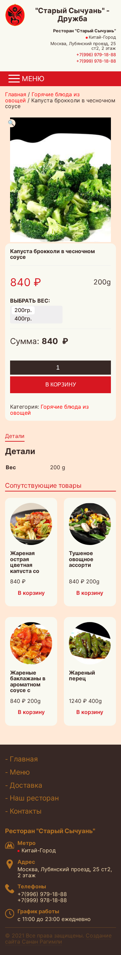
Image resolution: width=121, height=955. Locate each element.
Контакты (26, 811)
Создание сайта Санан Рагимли (58, 938)
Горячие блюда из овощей (42, 97)
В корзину (60, 384)
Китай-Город (39, 850)
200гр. (23, 310)
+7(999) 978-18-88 (96, 61)
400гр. (23, 318)
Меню (20, 772)
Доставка (26, 785)
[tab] (15, 437)
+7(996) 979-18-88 (96, 54)
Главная (15, 94)
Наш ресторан (34, 798)
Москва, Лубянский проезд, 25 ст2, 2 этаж (64, 872)
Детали (15, 436)
